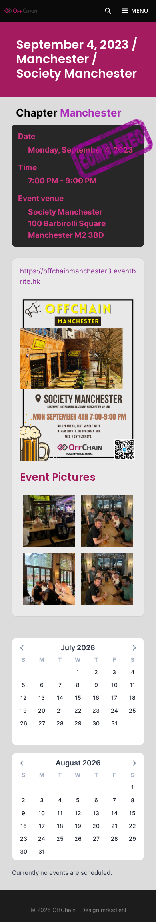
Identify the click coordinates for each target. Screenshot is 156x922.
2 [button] (96, 672)
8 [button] (78, 684)
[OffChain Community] (21, 11)
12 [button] (23, 697)
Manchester (91, 112)
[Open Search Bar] (108, 11)
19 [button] (23, 710)
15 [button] (78, 697)
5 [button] (23, 684)
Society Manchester (65, 212)
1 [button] (77, 672)
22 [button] (78, 710)
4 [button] (132, 672)
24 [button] (114, 710)
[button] (22, 647)
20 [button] (41, 710)
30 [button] (96, 723)
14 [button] (60, 697)
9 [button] (96, 684)
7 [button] (60, 684)
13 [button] (41, 697)
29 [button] (78, 723)
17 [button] (114, 697)
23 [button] (96, 710)
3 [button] (114, 672)
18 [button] (132, 697)
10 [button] (114, 684)
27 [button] (41, 723)
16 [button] (96, 697)
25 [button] (132, 710)
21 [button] (60, 710)
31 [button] (114, 723)
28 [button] (60, 723)
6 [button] (42, 684)
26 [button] (23, 723)
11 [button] (132, 684)
